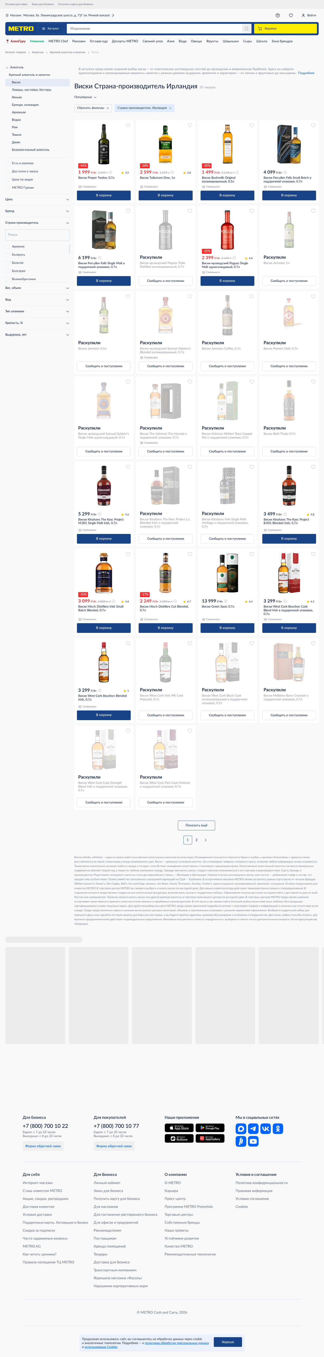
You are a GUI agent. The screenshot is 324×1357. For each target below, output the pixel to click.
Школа (261, 41)
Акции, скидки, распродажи (45, 1199)
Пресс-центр (175, 1199)
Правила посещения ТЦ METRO (48, 1262)
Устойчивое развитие (182, 1238)
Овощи (196, 41)
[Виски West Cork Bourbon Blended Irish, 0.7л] (103, 662)
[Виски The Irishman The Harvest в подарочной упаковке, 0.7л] (165, 400)
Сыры (247, 41)
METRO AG (32, 1246)
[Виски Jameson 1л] (289, 230)
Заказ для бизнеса (43, 4)
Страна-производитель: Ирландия (142, 108)
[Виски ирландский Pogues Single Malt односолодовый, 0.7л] (227, 230)
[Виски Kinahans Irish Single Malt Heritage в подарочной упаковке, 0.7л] (227, 486)
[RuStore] (179, 1138)
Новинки (37, 41)
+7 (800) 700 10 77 (116, 1126)
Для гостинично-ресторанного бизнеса (125, 1214)
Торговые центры (179, 1214)
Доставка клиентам (38, 1206)
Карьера (171, 1191)
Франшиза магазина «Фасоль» (118, 1278)
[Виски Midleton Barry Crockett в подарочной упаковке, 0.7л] (289, 662)
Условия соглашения (252, 1199)
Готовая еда (99, 41)
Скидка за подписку (39, 1230)
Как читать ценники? (39, 1254)
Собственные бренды (182, 1222)
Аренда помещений (110, 1246)
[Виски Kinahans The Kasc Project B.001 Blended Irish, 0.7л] (289, 486)
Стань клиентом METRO (42, 1191)
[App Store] (179, 1127)
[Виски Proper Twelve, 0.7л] (103, 144)
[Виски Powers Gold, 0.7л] (289, 315)
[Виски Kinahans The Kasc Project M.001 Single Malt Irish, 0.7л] (103, 486)
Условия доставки (16, 4)
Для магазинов (106, 1206)
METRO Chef (58, 41)
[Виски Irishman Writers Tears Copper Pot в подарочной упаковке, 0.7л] (227, 400)
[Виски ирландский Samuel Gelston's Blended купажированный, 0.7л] (165, 315)
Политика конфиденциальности (262, 1183)
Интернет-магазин (38, 1183)
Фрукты (212, 41)
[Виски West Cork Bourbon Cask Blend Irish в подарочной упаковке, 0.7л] (289, 573)
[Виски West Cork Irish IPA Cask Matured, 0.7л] (165, 662)
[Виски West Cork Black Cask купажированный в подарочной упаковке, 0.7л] (227, 662)
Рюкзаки (79, 41)
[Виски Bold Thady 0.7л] (289, 400)
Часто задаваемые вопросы (45, 1238)
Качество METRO (179, 1246)
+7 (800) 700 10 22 (45, 1126)
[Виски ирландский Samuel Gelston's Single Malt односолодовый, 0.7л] (103, 400)
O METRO (173, 1183)
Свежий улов (153, 41)
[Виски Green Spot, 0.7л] (227, 573)
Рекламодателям (107, 1230)
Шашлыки (231, 41)
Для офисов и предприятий (116, 1222)
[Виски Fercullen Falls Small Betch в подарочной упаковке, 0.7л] (289, 144)
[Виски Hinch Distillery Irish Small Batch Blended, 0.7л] (103, 573)
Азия (170, 41)
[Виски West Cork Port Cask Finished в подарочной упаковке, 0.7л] (165, 749)
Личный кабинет (107, 1183)
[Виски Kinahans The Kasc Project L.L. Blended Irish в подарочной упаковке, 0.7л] (165, 486)
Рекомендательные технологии (190, 1254)
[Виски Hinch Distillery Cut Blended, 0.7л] (165, 573)
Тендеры (101, 1254)
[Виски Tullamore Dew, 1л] (165, 144)
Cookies (242, 1206)
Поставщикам (105, 1238)
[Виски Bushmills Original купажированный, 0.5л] (227, 144)
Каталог (53, 28)
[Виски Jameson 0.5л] (103, 315)
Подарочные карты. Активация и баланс (55, 1222)
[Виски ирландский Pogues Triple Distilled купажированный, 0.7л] (165, 230)
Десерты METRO (125, 41)
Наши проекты (177, 1230)
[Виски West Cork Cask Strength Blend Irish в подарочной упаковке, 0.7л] (103, 749)
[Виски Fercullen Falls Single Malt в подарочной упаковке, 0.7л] (103, 230)
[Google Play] (210, 1127)
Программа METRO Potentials (189, 1206)
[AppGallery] (210, 1138)
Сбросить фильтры (90, 108)
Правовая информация (254, 1191)
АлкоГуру (18, 41)
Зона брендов (282, 41)
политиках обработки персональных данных (177, 1343)
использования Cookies (101, 1347)
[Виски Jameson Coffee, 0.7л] (227, 315)
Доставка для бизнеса (112, 1262)
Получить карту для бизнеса (75, 4)
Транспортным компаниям (115, 1270)
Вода (182, 41)
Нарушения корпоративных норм (121, 1286)
